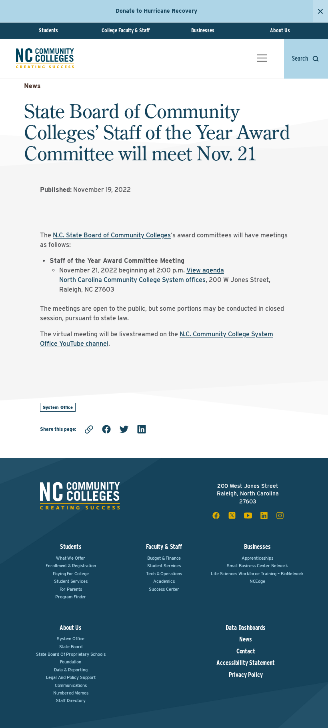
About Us (280, 30)
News (32, 86)
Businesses (202, 30)
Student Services (70, 581)
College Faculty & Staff (126, 30)
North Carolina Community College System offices (132, 280)
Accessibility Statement (245, 663)
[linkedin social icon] (264, 515)
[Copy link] (89, 429)
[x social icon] (232, 515)
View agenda (205, 270)
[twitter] (124, 429)
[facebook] (106, 429)
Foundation (70, 662)
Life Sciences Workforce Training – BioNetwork (257, 573)
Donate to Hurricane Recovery (156, 11)
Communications (71, 685)
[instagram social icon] (280, 515)
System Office (58, 407)
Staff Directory (71, 700)
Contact (245, 651)
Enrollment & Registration (71, 565)
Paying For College (71, 573)
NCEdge (257, 581)
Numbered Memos (70, 693)
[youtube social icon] (248, 515)
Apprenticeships (257, 558)
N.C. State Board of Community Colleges (112, 235)
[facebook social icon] (216, 515)
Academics (164, 581)
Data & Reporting (70, 670)
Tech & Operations (164, 573)
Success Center (164, 589)
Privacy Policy (246, 675)
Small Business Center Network (257, 565)
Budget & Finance (164, 558)
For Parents (71, 589)
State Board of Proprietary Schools (71, 654)
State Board (70, 646)
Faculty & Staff (164, 546)
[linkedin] (141, 429)
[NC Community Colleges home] (45, 58)
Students (48, 30)
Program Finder (70, 597)
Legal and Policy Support (71, 677)
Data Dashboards (246, 627)
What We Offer (70, 558)
